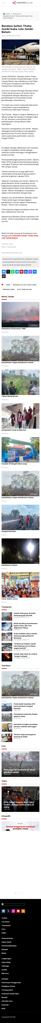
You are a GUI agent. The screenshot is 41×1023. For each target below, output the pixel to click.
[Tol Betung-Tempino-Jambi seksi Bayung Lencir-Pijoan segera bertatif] (7, 647)
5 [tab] (27, 778)
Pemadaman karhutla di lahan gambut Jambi (19, 770)
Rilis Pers (5, 973)
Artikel (4, 970)
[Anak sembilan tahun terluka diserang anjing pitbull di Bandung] (7, 637)
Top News (6, 666)
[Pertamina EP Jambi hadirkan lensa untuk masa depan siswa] (20, 585)
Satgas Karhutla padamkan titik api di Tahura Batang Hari (18, 395)
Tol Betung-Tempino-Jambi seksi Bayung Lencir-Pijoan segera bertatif (25, 646)
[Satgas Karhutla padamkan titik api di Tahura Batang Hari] (20, 382)
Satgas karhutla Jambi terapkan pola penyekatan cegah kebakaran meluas (18, 361)
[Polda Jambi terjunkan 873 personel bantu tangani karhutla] (20, 517)
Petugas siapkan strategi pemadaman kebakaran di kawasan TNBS (18, 327)
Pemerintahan (7, 938)
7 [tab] (25, 813)
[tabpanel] (20, 764)
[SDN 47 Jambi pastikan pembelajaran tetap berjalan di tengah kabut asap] (20, 450)
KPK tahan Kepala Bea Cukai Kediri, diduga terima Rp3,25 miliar (19, 804)
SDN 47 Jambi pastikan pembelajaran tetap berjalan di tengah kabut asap (20, 463)
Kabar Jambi (6, 942)
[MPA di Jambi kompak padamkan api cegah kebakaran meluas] (20, 551)
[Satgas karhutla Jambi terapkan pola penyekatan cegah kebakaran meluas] (20, 348)
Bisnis (4, 953)
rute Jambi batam (24, 289)
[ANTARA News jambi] (22, 3)
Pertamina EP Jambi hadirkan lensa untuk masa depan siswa (19, 598)
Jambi (8, 285)
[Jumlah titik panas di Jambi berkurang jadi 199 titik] (7, 616)
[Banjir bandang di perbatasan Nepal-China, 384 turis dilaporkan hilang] (7, 626)
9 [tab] (31, 813)
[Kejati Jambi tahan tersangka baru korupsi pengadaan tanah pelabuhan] (20, 416)
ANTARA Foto (7, 1001)
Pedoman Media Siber (10, 994)
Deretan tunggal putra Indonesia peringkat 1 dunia (18, 885)
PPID (3, 1009)
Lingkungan (6, 959)
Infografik (6, 816)
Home (7, 14)
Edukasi (5, 949)
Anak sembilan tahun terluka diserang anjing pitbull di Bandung (25, 636)
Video (4, 781)
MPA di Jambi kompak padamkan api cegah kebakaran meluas (20, 564)
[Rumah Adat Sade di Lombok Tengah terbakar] (7, 657)
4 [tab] (24, 778)
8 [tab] (28, 813)
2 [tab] (17, 778)
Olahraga (5, 966)
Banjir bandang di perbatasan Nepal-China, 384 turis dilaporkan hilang (26, 626)
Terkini (4, 918)
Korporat (5, 1005)
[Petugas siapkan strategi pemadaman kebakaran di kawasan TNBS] (20, 314)
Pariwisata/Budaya (9, 946)
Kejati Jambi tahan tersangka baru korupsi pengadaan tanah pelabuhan (20, 429)
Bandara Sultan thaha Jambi (24, 285)
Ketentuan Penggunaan (11, 983)
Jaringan (5, 979)
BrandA (4, 997)
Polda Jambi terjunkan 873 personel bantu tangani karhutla (20, 530)
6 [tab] (22, 813)
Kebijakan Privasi (8, 986)
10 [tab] (35, 813)
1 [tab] (14, 778)
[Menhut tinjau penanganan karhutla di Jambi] (7, 738)
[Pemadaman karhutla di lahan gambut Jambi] (7, 717)
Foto (4, 746)
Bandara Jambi (9, 289)
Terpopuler (7, 607)
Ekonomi (16, 14)
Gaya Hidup (6, 962)
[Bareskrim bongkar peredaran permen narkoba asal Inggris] (7, 727)
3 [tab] (20, 778)
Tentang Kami (7, 990)
